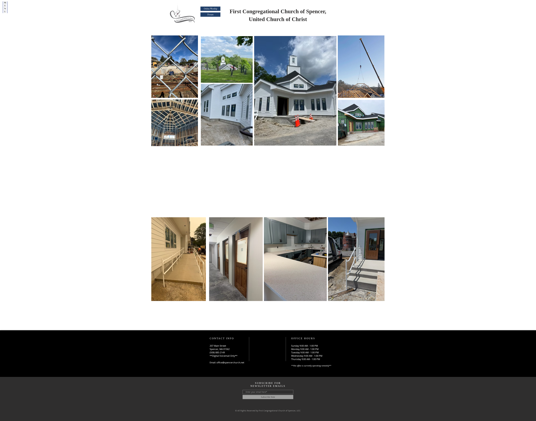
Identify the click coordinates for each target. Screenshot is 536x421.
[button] (5, 7)
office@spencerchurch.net (230, 362)
